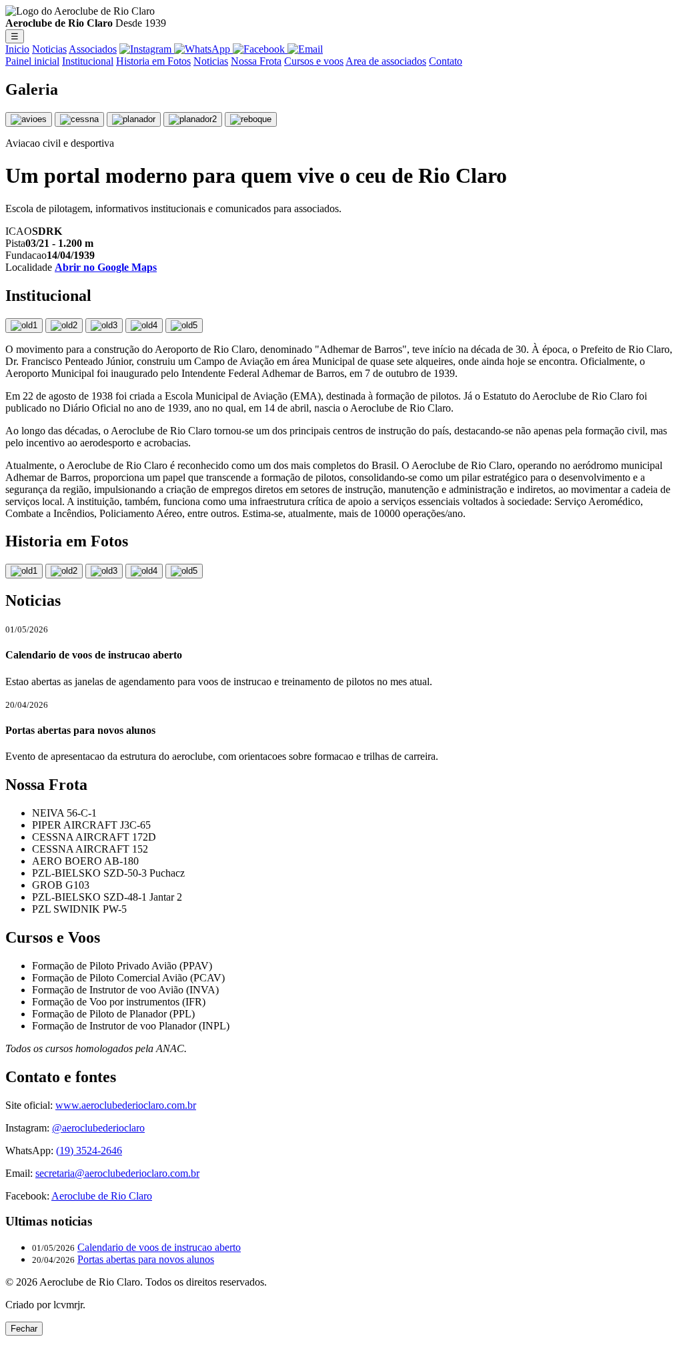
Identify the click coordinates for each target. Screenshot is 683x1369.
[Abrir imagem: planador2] (192, 119)
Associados (93, 49)
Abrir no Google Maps (106, 267)
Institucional (87, 61)
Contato (445, 61)
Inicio (17, 49)
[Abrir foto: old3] (104, 571)
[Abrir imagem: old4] (144, 325)
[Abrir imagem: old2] (64, 325)
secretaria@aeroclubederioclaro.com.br (117, 1173)
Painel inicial (32, 61)
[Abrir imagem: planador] (134, 119)
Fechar (24, 1329)
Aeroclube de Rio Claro (101, 1196)
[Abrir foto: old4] (144, 571)
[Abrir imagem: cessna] (79, 119)
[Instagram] (146, 49)
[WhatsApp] (203, 49)
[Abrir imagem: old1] (24, 325)
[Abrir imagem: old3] (104, 325)
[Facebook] (260, 49)
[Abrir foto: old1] (24, 571)
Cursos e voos (314, 61)
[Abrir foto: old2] (64, 571)
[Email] (305, 49)
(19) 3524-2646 (89, 1150)
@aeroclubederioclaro (98, 1127)
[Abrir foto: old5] (184, 571)
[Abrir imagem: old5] (184, 325)
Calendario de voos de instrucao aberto (159, 1247)
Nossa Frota (256, 61)
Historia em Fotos (153, 61)
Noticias (49, 49)
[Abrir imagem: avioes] (28, 119)
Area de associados (386, 61)
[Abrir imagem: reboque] (251, 119)
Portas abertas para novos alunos (145, 1259)
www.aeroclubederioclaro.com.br (125, 1105)
